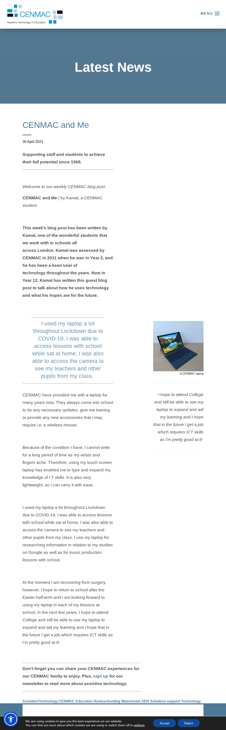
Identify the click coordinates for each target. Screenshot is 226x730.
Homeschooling (107, 701)
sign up (100, 676)
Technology (191, 701)
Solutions (158, 701)
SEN (145, 701)
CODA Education (192, 712)
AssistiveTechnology (40, 701)
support (173, 701)
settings (139, 725)
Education (84, 701)
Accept (164, 723)
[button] (10, 719)
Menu (207, 13)
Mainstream (131, 701)
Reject (188, 723)
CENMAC (67, 701)
